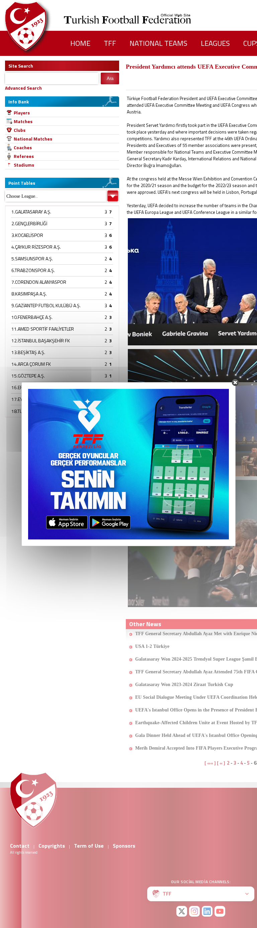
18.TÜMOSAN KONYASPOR (38, 411)
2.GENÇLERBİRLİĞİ (29, 223)
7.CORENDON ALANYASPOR (38, 281)
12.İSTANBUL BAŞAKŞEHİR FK (40, 340)
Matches (23, 121)
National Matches (33, 138)
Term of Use (89, 846)
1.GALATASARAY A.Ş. (31, 211)
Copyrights (51, 846)
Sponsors (124, 846)
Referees (24, 156)
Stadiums (24, 164)
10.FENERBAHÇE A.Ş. (32, 317)
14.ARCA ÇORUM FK (31, 363)
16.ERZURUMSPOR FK (33, 387)
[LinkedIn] (207, 911)
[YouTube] (220, 911)
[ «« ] (210, 763)
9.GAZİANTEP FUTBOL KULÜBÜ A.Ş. (46, 305)
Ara (110, 78)
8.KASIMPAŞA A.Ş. (29, 293)
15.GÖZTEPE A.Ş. (28, 375)
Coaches (23, 147)
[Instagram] (194, 911)
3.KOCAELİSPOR (27, 235)
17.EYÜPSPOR (25, 399)
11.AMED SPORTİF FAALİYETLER (42, 328)
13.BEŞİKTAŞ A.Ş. (28, 352)
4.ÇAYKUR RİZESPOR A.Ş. (36, 246)
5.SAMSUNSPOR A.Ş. (32, 258)
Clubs (19, 130)
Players (22, 112)
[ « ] (221, 763)
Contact (19, 846)
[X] (181, 911)
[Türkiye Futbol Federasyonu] (37, 26)
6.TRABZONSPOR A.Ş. (33, 270)
